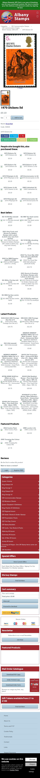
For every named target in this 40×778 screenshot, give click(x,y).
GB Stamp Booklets (8, 524)
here (21, 7)
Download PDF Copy (13, 674)
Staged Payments (10, 752)
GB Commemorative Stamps (20, 26)
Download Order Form (13, 685)
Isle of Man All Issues (9, 538)
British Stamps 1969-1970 (10, 30)
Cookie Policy (14, 770)
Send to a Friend (9, 140)
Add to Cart (18, 118)
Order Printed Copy (13, 680)
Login (6, 470)
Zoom (21, 88)
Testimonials (8, 737)
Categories (4, 26)
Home (6, 715)
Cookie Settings (32, 770)
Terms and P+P (9, 726)
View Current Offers (20, 562)
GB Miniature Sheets (9, 501)
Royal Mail (9, 124)
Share (6, 136)
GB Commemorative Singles (11, 28)
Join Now (20, 640)
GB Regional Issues (8, 511)
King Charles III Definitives (11, 508)
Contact (6, 742)
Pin (22, 136)
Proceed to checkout (10, 606)
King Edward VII (7, 484)
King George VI (7, 494)
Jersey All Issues (7, 541)
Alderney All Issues (8, 531)
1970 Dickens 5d (27, 30)
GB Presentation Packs (9, 518)
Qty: (2, 118)
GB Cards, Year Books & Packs (12, 528)
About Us (7, 721)
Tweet (14, 136)
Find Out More (20, 581)
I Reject (32, 764)
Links (5, 747)
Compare (33, 140)
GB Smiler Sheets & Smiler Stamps (13, 514)
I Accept (32, 759)
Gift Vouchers (6, 550)
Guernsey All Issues (8, 534)
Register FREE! (18, 470)
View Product (10, 162)
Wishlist (22, 140)
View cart (6, 601)
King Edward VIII (7, 491)
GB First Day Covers (9, 521)
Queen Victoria (7, 481)
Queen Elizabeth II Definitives (12, 504)
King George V (7, 488)
